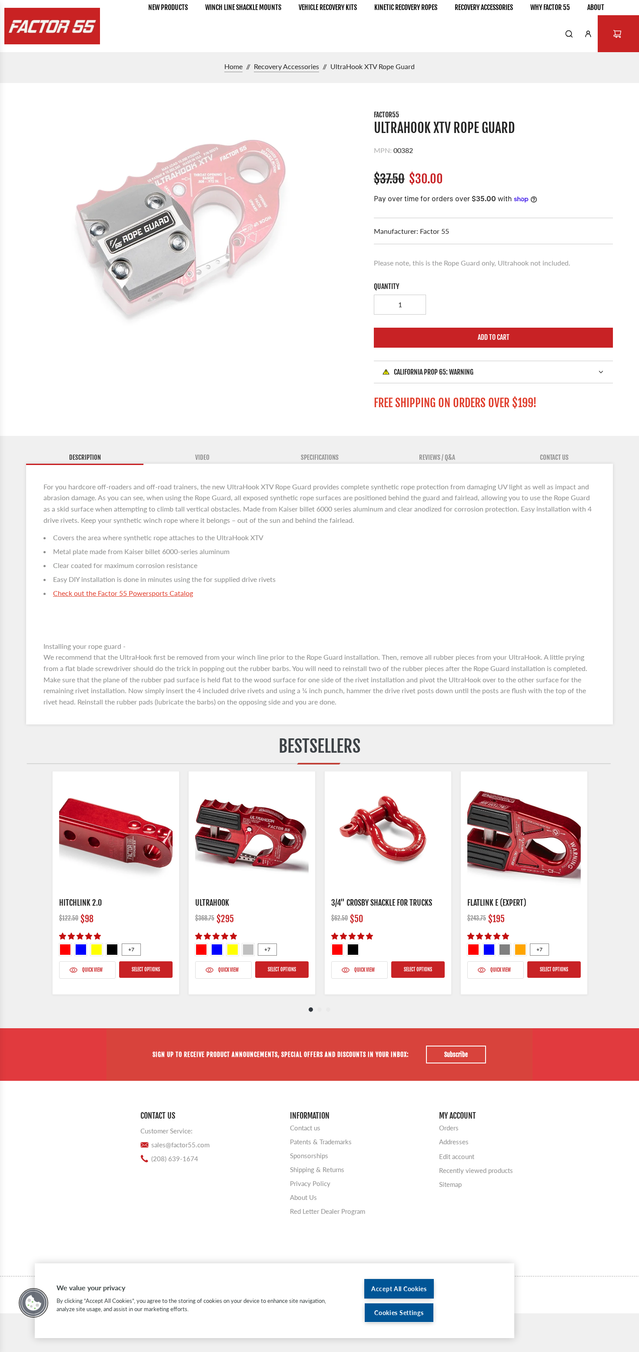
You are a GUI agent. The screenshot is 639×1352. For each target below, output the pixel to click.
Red (65, 949)
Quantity (386, 286)
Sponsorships (309, 1155)
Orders (449, 1127)
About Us (303, 1197)
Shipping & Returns (317, 1169)
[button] (33, 1303)
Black (112, 949)
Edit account (456, 1156)
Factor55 (386, 114)
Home (233, 66)
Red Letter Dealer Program (327, 1211)
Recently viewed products (476, 1170)
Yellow (96, 949)
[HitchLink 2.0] (116, 834)
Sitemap (450, 1184)
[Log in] (588, 33)
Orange (520, 949)
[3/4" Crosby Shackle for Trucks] (388, 834)
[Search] (569, 33)
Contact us (305, 1127)
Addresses (454, 1141)
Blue (81, 949)
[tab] (84, 458)
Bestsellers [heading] (319, 746)
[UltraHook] (252, 834)
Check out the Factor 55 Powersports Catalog (123, 593)
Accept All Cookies (399, 1288)
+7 (131, 949)
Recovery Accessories (286, 66)
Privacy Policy (310, 1183)
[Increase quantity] (416, 304)
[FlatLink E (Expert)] (524, 834)
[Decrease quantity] (383, 304)
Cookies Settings (399, 1312)
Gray (505, 949)
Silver (248, 949)
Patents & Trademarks (321, 1141)
